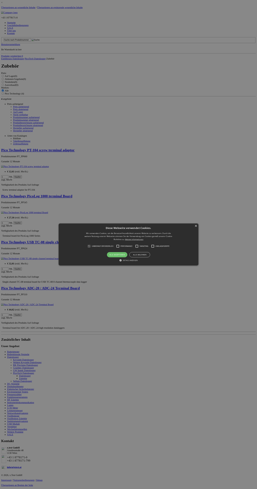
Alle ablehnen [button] (139, 255)
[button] (128, 244)
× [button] (196, 226)
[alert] (128, 244)
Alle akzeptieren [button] (117, 255)
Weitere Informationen (134, 239)
